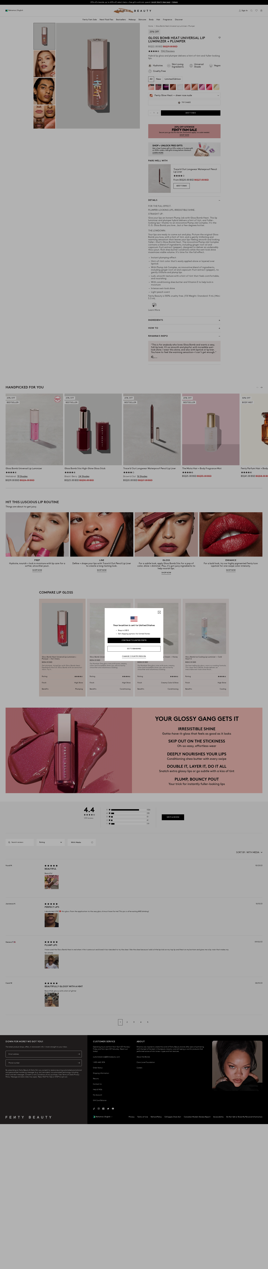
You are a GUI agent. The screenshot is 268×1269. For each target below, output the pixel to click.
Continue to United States (134, 640)
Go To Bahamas (134, 648)
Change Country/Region (134, 656)
